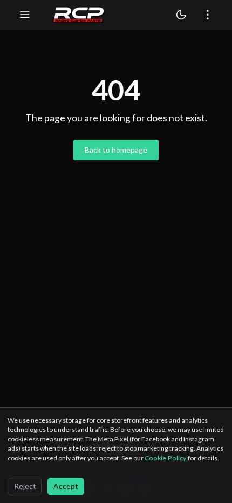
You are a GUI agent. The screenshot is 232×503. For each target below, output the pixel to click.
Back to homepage (116, 149)
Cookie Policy (166, 458)
